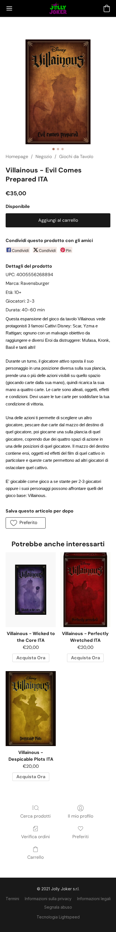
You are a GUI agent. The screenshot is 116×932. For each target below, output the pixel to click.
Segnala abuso (58, 907)
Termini (12, 898)
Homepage (17, 156)
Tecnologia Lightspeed (58, 917)
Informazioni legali (94, 898)
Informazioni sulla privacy (48, 898)
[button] (58, 8)
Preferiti (80, 837)
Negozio (43, 156)
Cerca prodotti (35, 816)
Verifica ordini (35, 837)
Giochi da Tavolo (76, 156)
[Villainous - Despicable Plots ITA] (31, 708)
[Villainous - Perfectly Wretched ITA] (85, 589)
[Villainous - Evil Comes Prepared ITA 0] (58, 91)
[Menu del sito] (9, 8)
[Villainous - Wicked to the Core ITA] (31, 589)
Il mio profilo (80, 816)
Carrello (35, 857)
